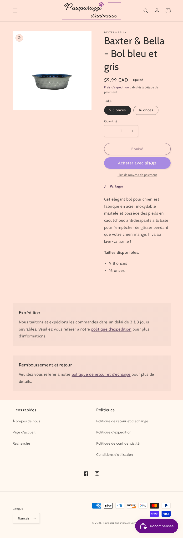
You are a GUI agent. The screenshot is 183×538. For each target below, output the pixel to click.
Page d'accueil (24, 432)
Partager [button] (116, 186)
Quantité (110, 121)
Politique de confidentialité (118, 443)
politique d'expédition (111, 329)
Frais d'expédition (116, 87)
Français (24, 518)
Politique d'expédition (114, 432)
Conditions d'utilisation (114, 454)
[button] (15, 10)
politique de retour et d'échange (101, 374)
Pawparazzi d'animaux (116, 522)
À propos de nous (27, 421)
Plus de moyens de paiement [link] (137, 175)
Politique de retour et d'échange (122, 421)
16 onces (146, 110)
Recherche (21, 443)
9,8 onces (117, 110)
